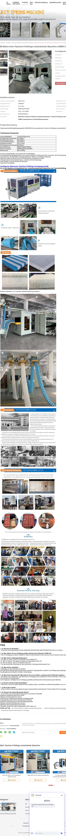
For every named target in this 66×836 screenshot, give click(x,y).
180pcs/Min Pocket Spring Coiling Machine (38, 775)
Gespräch (13, 780)
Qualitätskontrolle (55, 2)
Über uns (31, 3)
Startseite (26, 823)
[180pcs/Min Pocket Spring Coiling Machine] (38, 761)
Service (27, 810)
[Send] (61, 833)
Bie (26, 803)
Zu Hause (8, 3)
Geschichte (28, 807)
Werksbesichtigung (41, 2)
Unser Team (28, 813)
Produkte (25, 2)
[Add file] (32, 833)
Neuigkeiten (26, 826)
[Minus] (62, 795)
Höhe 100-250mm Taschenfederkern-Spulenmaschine (12, 776)
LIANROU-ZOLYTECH (16, 3)
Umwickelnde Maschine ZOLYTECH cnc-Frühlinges (15, 710)
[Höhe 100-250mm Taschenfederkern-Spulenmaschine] (11, 761)
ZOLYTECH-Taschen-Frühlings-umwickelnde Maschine (27, 708)
